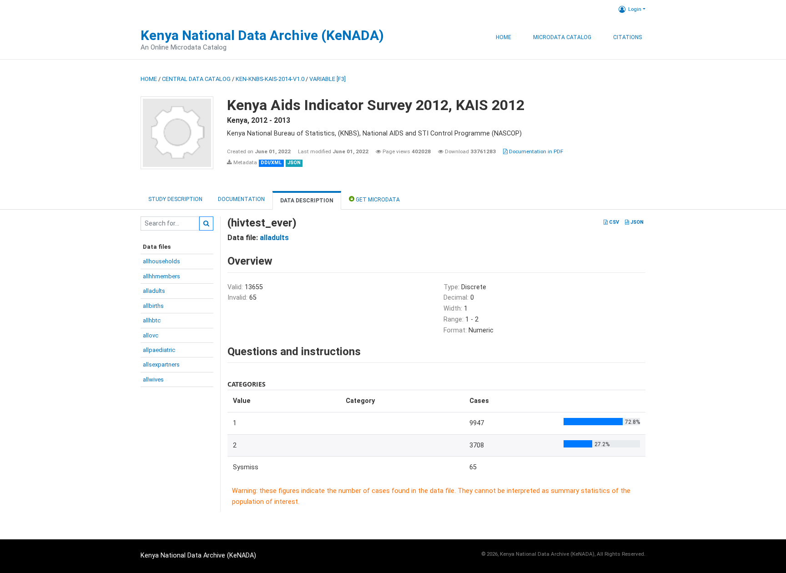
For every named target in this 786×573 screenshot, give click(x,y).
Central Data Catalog (196, 78)
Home (503, 37)
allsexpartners (161, 364)
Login (634, 9)
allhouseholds (161, 261)
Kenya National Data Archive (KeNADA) (262, 35)
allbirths (153, 305)
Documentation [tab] (241, 199)
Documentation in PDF (535, 151)
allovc (150, 335)
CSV (613, 222)
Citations (627, 37)
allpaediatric (159, 350)
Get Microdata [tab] (377, 199)
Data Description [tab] (306, 200)
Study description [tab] (175, 199)
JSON (636, 222)
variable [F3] (327, 78)
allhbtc (152, 320)
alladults (154, 290)
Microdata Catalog (562, 37)
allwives (153, 379)
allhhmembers (161, 276)
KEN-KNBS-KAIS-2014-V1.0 (270, 78)
